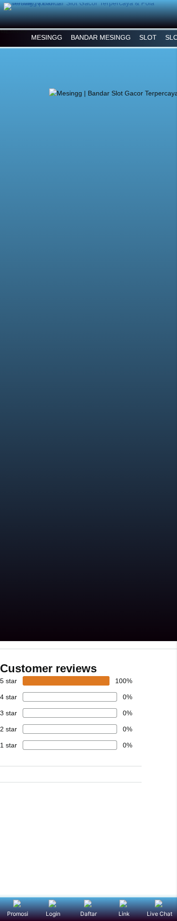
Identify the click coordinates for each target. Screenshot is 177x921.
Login (53, 913)
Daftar (88, 913)
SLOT (148, 37)
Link (124, 913)
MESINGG (46, 37)
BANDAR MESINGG (101, 37)
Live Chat (159, 913)
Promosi (17, 913)
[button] (13, 37)
